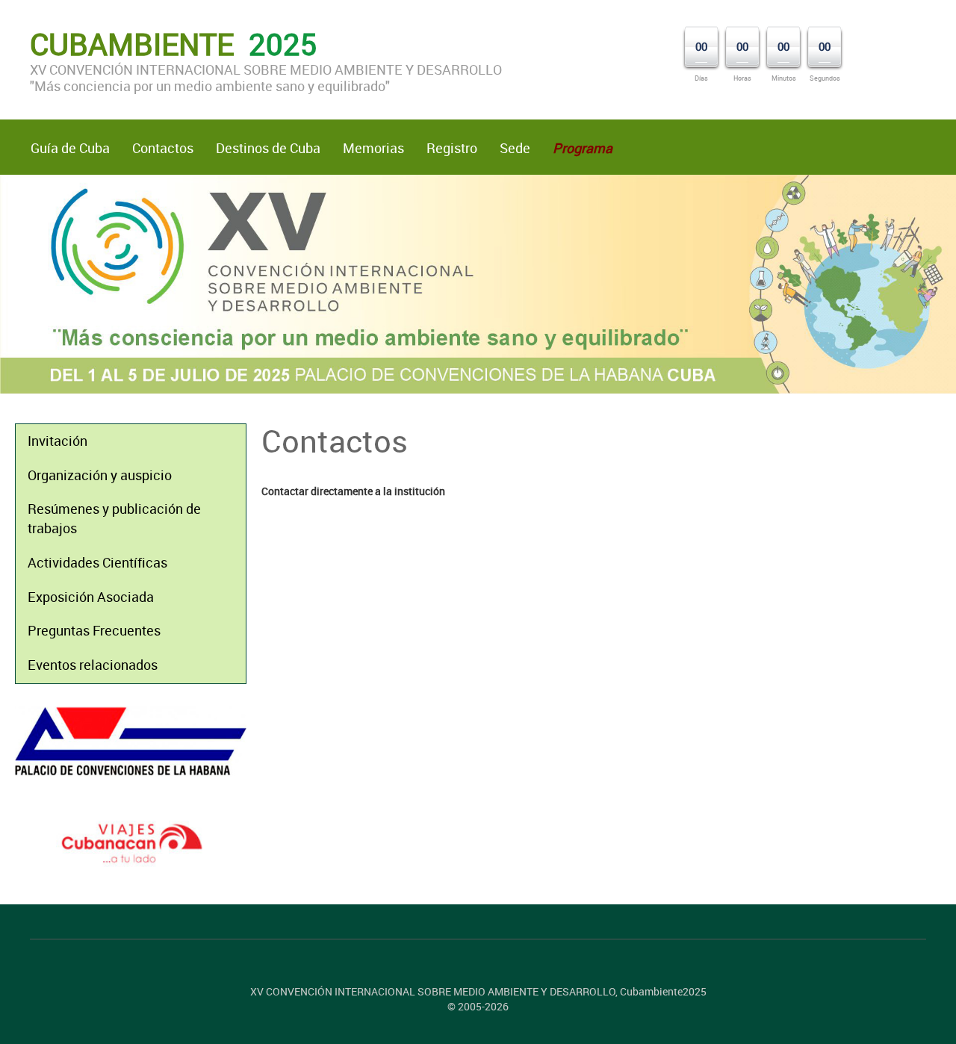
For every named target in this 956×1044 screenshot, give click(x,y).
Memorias (373, 148)
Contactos (162, 148)
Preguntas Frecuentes (94, 630)
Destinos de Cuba (268, 148)
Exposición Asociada (91, 597)
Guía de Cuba (70, 148)
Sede (515, 148)
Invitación (57, 441)
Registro (451, 148)
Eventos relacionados (93, 665)
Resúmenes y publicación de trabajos (114, 518)
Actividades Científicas (97, 562)
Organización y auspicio (100, 475)
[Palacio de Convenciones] (130, 741)
